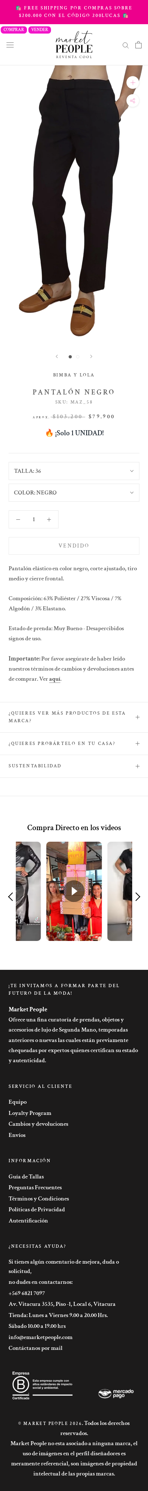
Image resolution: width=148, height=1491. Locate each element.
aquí (54, 679)
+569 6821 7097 (27, 1293)
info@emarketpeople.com (41, 1337)
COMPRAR (14, 29)
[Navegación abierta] (10, 45)
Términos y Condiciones (39, 1199)
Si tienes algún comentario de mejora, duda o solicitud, (64, 1266)
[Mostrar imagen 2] (77, 356)
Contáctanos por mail (36, 1348)
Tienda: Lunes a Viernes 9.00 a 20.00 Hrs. (58, 1315)
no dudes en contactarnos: (41, 1282)
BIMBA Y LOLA (74, 375)
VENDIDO (74, 545)
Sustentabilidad (35, 766)
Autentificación (28, 1221)
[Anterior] (57, 356)
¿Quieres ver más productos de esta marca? (67, 717)
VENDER (39, 29)
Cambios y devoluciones (38, 1124)
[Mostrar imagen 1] (70, 356)
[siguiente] (91, 356)
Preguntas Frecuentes (35, 1187)
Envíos (17, 1135)
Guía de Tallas (26, 1177)
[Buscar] (125, 45)
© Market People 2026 (50, 1423)
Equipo (18, 1102)
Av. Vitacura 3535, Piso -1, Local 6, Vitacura (62, 1304)
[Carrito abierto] (138, 44)
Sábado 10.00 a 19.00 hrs (37, 1326)
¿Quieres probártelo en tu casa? (62, 744)
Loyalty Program (30, 1113)
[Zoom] (132, 82)
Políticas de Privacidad (37, 1209)
